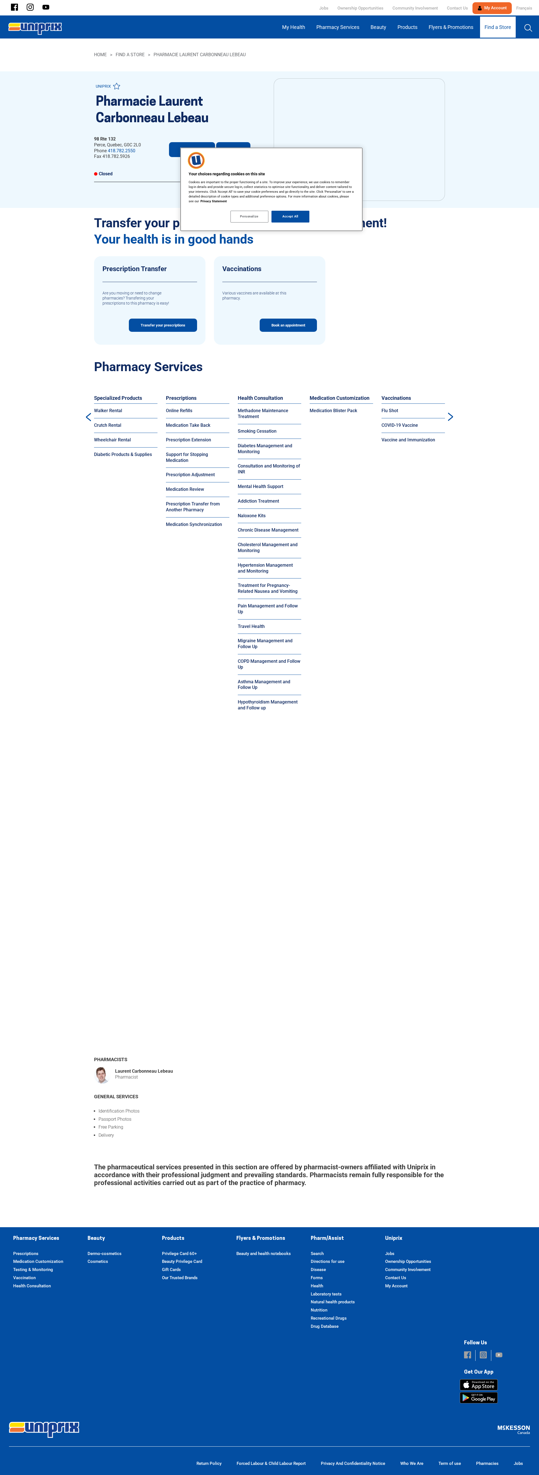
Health (317, 1285)
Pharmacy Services (36, 1238)
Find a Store (130, 54)
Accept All (290, 216)
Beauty (96, 1238)
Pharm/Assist (327, 1238)
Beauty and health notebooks (263, 1253)
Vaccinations (396, 398)
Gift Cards (171, 1269)
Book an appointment (288, 325)
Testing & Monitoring (33, 1269)
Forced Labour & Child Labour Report (271, 1463)
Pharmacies (487, 1463)
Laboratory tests (326, 1294)
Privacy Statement (213, 201)
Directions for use (327, 1261)
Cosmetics (98, 1261)
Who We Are (411, 1463)
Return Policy (209, 1463)
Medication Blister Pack (333, 410)
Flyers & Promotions (260, 1238)
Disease (318, 1269)
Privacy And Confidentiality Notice (353, 1463)
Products (173, 1238)
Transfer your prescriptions (163, 325)
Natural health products (333, 1301)
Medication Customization (339, 398)
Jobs (323, 8)
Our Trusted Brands (180, 1277)
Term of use (449, 1463)
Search (317, 1253)
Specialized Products (118, 398)
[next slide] (450, 417)
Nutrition (319, 1310)
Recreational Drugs (329, 1318)
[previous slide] (88, 417)
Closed (106, 173)
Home (100, 54)
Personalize (249, 216)
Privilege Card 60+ (179, 1253)
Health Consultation (260, 398)
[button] (14, 7)
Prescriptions (181, 398)
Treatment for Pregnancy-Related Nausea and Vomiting (268, 588)
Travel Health (251, 626)
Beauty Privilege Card (182, 1261)
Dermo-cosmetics (105, 1253)
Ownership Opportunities (360, 8)
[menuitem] (295, 27)
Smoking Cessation (257, 431)
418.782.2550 (121, 150)
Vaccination (24, 1277)
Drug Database (325, 1326)
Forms (317, 1277)
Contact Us (457, 8)
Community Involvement (415, 8)
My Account (495, 7)
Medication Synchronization (194, 524)
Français (524, 8)
